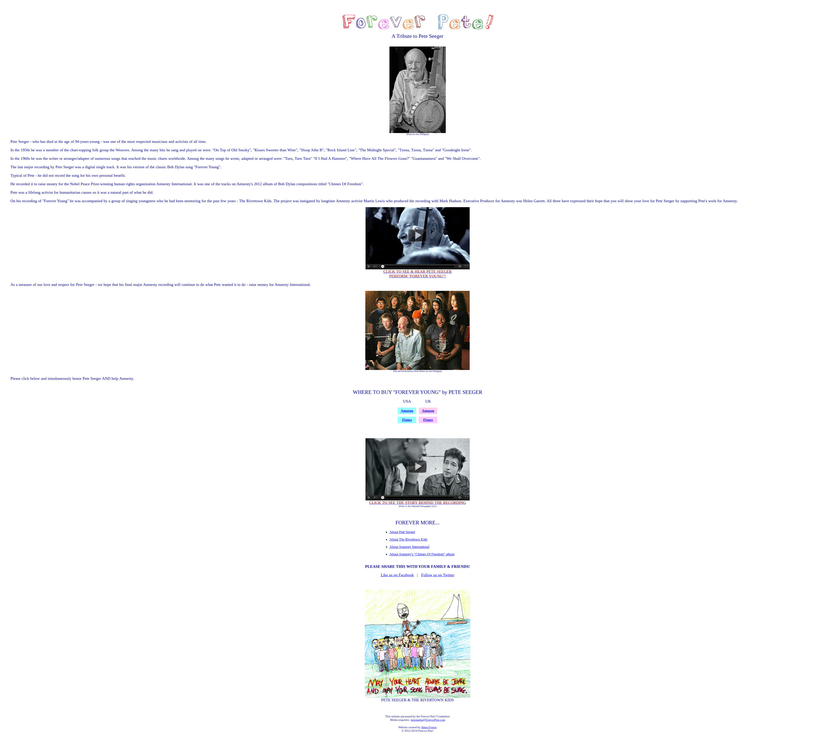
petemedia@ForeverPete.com (428, 719)
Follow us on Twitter (437, 575)
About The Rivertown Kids (408, 539)
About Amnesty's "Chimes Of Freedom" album (421, 554)
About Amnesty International (409, 547)
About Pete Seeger (402, 532)
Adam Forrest (429, 727)
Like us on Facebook (397, 575)
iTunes (407, 420)
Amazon (407, 411)
